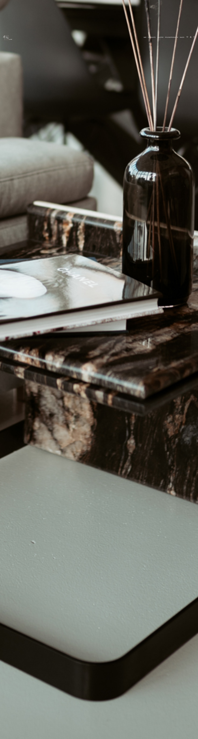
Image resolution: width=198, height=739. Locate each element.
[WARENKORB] (194, 37)
